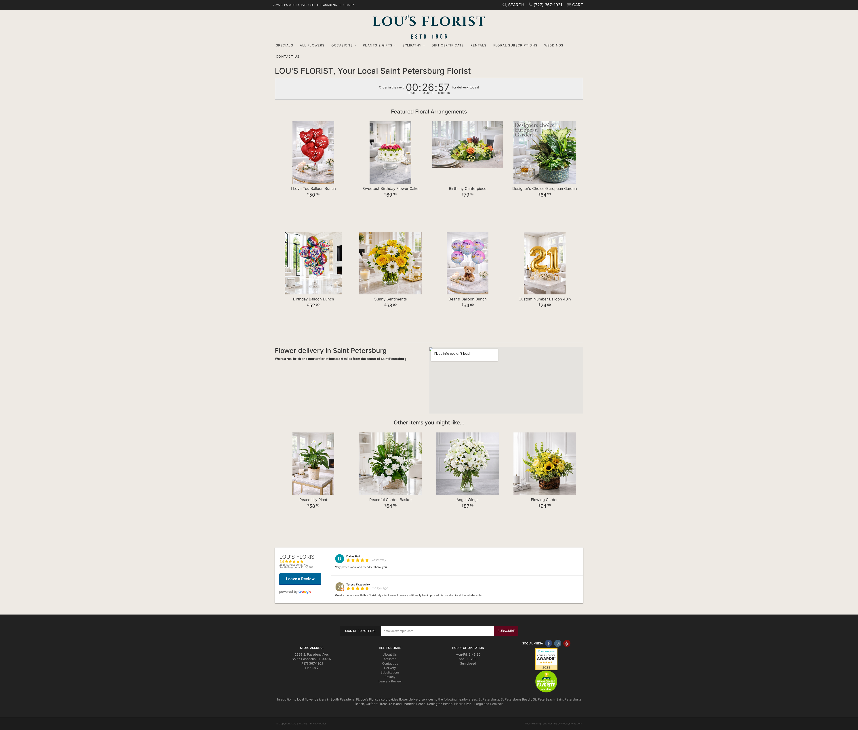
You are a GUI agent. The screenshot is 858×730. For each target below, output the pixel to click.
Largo (478, 704)
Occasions (342, 45)
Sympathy (411, 45)
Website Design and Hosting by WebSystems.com (553, 723)
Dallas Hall (353, 556)
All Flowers (312, 45)
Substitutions (390, 672)
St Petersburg (489, 699)
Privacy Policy (318, 723)
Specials (284, 45)
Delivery (390, 668)
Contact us (390, 663)
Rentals (479, 45)
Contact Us (287, 56)
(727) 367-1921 (548, 4)
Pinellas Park (463, 704)
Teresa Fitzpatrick (358, 584)
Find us (311, 668)
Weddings (554, 45)
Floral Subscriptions (515, 45)
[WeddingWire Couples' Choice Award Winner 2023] (546, 659)
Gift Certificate (447, 45)
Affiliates (390, 659)
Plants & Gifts (378, 45)
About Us (390, 654)
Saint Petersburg (568, 699)
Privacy (390, 677)
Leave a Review (390, 681)
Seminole (496, 704)
